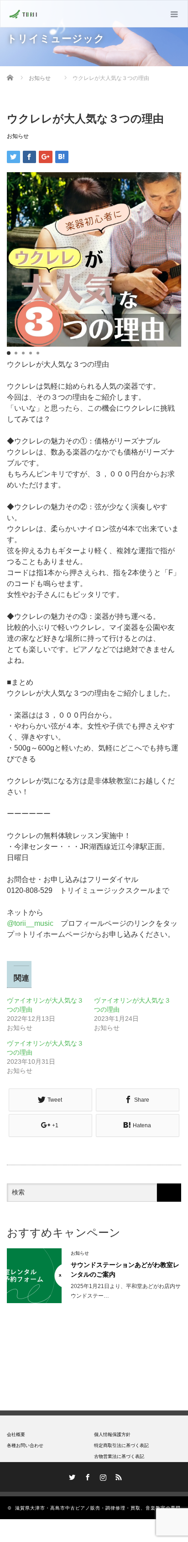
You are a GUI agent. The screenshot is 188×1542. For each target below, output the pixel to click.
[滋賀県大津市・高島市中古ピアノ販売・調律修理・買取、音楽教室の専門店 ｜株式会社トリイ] (23, 14)
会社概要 (16, 1434)
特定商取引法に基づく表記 (121, 1445)
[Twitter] (71, 1476)
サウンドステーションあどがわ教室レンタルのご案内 (125, 1269)
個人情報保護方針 (112, 1434)
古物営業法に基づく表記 (119, 1456)
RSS (117, 1476)
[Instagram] (102, 1476)
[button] (8, 353)
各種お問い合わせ (25, 1445)
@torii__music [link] (30, 923)
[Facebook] (86, 1476)
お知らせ (18, 136)
